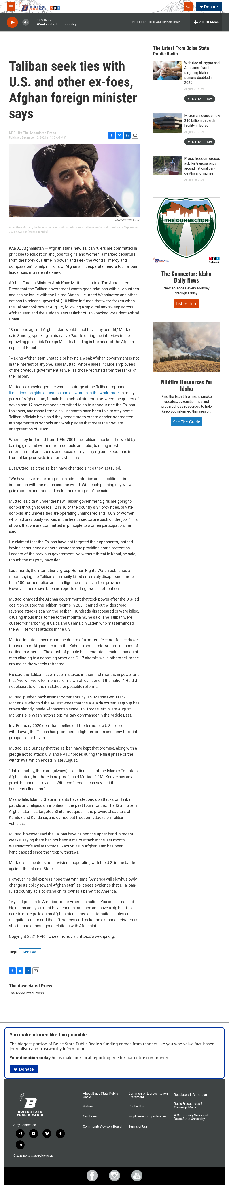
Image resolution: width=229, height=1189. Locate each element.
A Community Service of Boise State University (191, 1117)
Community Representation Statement (148, 1095)
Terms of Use (138, 1126)
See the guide (186, 421)
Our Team (90, 1116)
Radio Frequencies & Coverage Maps (188, 1105)
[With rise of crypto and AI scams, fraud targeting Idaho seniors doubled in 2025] (167, 70)
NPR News (29, 952)
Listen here (186, 303)
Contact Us (136, 1106)
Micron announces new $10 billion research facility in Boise (202, 121)
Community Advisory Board (102, 1126)
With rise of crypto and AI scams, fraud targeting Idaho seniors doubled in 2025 (202, 73)
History (88, 1106)
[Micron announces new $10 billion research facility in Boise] (167, 123)
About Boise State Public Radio (100, 1095)
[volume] (26, 22)
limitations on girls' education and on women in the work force (64, 392)
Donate (211, 6)
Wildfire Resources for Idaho (187, 385)
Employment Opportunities (148, 1116)
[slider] (33, 22)
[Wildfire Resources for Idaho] (186, 347)
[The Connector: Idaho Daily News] (186, 231)
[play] (12, 22)
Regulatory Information (190, 1094)
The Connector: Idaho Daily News (186, 277)
